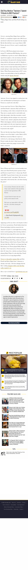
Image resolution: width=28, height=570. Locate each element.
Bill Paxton (9, 275)
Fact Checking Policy (8, 509)
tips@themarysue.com (21, 271)
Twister (13, 275)
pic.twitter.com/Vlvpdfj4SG (11, 212)
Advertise (19, 502)
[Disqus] (14, 476)
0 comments (25, 15)
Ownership (16, 509)
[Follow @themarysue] (12, 278)
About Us (14, 502)
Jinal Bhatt (4, 15)
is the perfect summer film (10, 259)
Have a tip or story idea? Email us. (14, 452)
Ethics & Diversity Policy (9, 507)
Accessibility (13, 504)
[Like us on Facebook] (15, 278)
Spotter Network (14, 75)
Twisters (16, 275)
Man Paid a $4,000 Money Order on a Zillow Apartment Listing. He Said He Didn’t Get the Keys (17, 417)
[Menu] (2, 2)
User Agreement (20, 504)
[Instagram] (17, 278)
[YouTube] (22, 278)
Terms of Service (6, 504)
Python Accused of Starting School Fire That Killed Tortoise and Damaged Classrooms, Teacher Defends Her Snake (15, 371)
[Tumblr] (19, 278)
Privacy (23, 502)
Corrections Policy (19, 507)
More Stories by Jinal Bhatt (14, 323)
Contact (21, 509)
